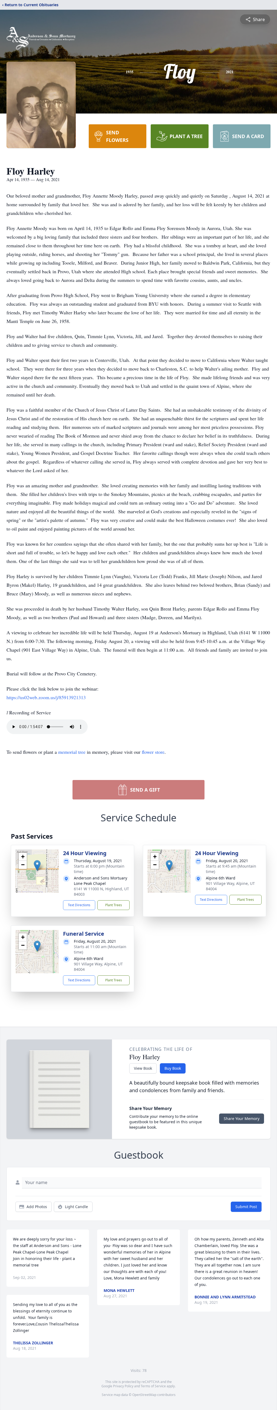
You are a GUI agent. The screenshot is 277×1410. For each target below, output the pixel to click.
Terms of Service (153, 1386)
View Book (143, 1068)
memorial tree (71, 752)
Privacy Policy (123, 1386)
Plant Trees (113, 905)
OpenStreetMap (144, 1394)
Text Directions (79, 905)
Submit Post (246, 1206)
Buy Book (172, 1068)
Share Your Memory (241, 1118)
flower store (153, 752)
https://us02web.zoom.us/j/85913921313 (46, 697)
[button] (37, 865)
